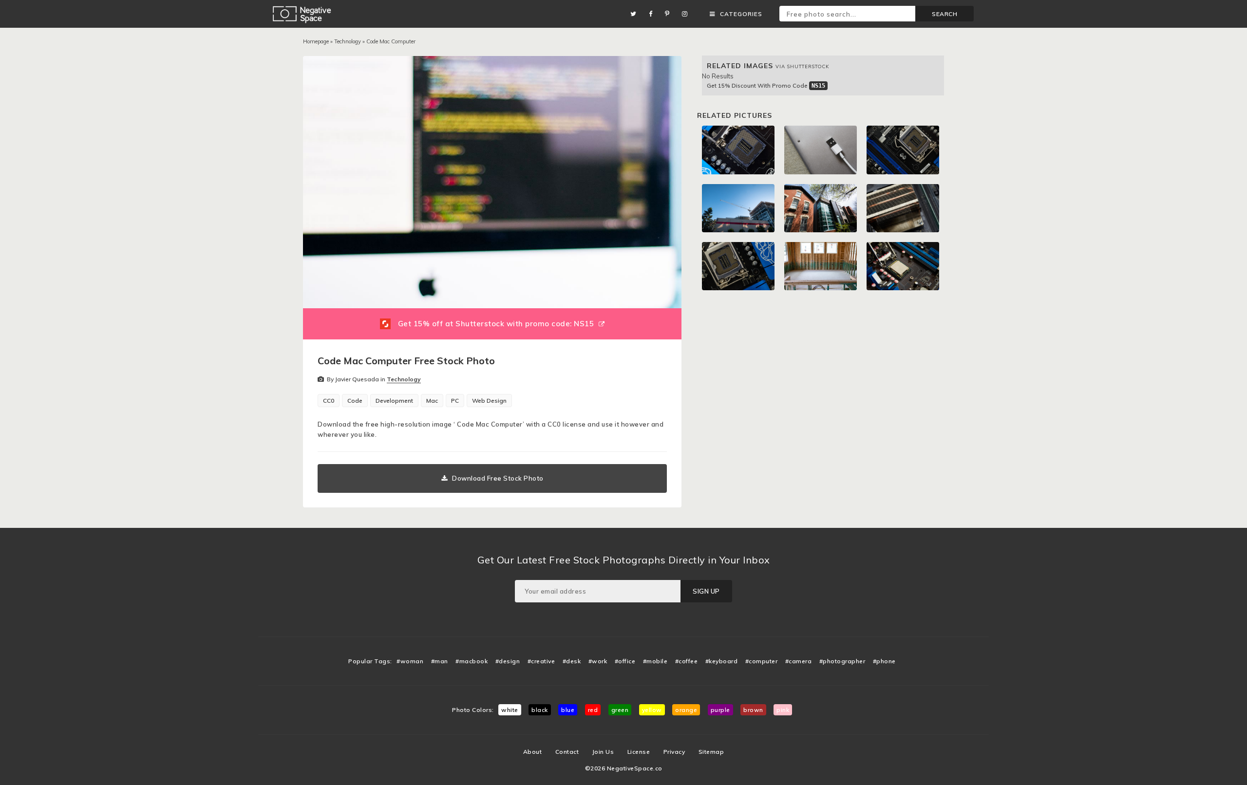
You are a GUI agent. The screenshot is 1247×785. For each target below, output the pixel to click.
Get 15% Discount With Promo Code (766, 85)
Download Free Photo (498, 478)
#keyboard (721, 661)
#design (507, 661)
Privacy (674, 751)
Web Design (489, 400)
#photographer (842, 661)
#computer (761, 661)
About (532, 751)
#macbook (471, 661)
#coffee (686, 661)
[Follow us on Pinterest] (670, 14)
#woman (410, 661)
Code (354, 400)
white (509, 709)
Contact (567, 751)
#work (597, 661)
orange (686, 709)
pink (782, 709)
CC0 (328, 400)
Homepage (316, 41)
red (593, 709)
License (638, 751)
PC (455, 400)
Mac (432, 400)
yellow (652, 709)
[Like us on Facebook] (653, 14)
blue (567, 709)
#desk (572, 661)
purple (720, 709)
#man (439, 661)
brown (753, 709)
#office (625, 661)
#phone (884, 661)
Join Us (603, 751)
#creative (541, 661)
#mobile (655, 661)
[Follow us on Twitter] (636, 14)
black (539, 709)
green (620, 709)
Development (394, 400)
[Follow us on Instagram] (687, 14)
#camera (798, 661)
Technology (347, 41)
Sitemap (711, 751)
